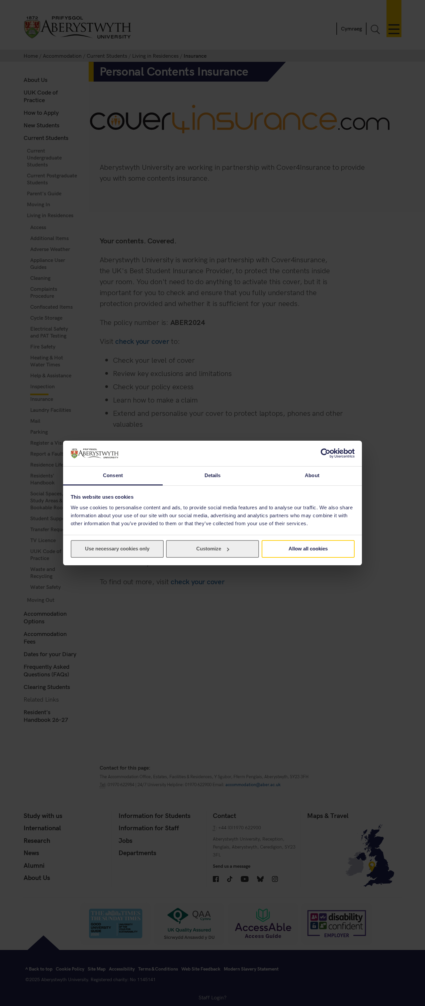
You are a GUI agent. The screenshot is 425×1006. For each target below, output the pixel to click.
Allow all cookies (308, 548)
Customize (208, 548)
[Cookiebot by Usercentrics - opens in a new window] (326, 453)
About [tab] (312, 475)
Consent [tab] (113, 475)
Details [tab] (213, 475)
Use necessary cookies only (117, 548)
